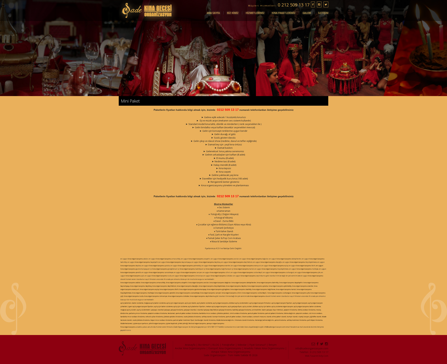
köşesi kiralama (317, 320)
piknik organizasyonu (157, 323)
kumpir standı (292, 316)
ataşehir (184, 282)
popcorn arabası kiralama (157, 313)
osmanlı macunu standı (262, 316)
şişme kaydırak (171, 323)
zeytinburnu (210, 296)
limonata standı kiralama (244, 320)
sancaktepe (195, 293)
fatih (177, 289)
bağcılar (228, 282)
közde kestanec (126, 323)
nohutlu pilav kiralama (154, 316)
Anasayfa (190, 344)
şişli (121, 296)
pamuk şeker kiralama (256, 313)
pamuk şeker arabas (233, 316)
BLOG (215, 344)
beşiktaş (148, 286)
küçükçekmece (125, 293)
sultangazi (287, 293)
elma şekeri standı (279, 316)
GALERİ (307, 12)
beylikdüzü (171, 286)
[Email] (313, 343)
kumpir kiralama (218, 316)
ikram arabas (247, 316)
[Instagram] (326, 343)
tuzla (141, 296)
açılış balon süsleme (204, 303)
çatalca (265, 286)
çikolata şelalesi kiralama (173, 316)
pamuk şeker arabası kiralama (187, 313)
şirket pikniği (183, 323)
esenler (310, 286)
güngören (226, 289)
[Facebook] (318, 343)
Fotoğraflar (228, 344)
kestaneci (171, 313)
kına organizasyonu (135, 259)
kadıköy (249, 289)
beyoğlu (195, 286)
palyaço (154, 310)
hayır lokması (278, 310)
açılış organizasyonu (221, 303)
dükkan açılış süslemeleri (239, 303)
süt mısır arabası (315, 313)
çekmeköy (288, 286)
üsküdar (186, 296)
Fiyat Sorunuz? (257, 344)
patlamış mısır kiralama (138, 313)
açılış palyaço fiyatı (235, 306)
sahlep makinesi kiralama (296, 320)
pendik (172, 293)
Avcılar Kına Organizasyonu (190, 348)
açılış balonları (125, 303)
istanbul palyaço (163, 310)
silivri (239, 293)
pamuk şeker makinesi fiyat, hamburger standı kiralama (194, 320)
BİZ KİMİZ (233, 12)
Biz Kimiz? (204, 344)
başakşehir (298, 282)
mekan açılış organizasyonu (216, 306)
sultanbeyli (261, 293)
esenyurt (135, 289)
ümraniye (163, 296)
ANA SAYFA (213, 12)
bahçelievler (251, 282)
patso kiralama (280, 320)
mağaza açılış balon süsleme (155, 303)
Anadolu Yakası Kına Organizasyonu (264, 348)
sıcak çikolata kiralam (141, 320)
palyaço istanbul (190, 310)
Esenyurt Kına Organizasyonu (224, 348)
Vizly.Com (323, 355)
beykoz (244, 286)
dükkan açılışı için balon (262, 306)
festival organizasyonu (197, 323)
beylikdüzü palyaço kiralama (221, 310)
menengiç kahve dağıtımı (264, 320)
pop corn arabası (302, 313)
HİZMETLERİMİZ (255, 12)
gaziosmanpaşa (200, 289)
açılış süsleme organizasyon (282, 306)
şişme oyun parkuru (140, 323)
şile (308, 293)
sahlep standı (206, 316)
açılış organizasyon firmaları (260, 303)
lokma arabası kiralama (307, 310)
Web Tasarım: (312, 355)
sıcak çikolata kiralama (192, 316)
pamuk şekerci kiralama (274, 313)
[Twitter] (322, 343)
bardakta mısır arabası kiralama (132, 316)
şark (308, 320)
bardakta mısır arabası (207, 313)
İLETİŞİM (323, 12)
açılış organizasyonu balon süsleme (307, 306)
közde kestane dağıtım (224, 320)
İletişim (273, 344)
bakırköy (275, 282)
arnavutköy (160, 282)
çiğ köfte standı (315, 316)
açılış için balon (190, 303)
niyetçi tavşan (303, 316)
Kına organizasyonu (128, 327)
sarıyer (218, 293)
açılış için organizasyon (175, 303)
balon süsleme (137, 303)
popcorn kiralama (290, 310)
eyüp (157, 289)
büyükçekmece (219, 286)
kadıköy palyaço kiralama (241, 310)
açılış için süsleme (180, 306)
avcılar (206, 282)
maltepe (150, 293)
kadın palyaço (267, 310)
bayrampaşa (125, 286)
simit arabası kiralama (238, 313)
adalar (138, 282)
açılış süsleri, (247, 306)
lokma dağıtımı (289, 313)
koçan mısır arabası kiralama (161, 320)
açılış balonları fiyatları (196, 306)
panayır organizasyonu (215, 323)
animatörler (256, 310)
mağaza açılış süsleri (128, 310)
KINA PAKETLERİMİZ (283, 12)
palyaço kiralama (177, 310)
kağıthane (271, 289)
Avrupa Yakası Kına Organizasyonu (230, 351)
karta (293, 289)
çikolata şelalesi (223, 313)
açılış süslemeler (143, 310)
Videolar (242, 344)
